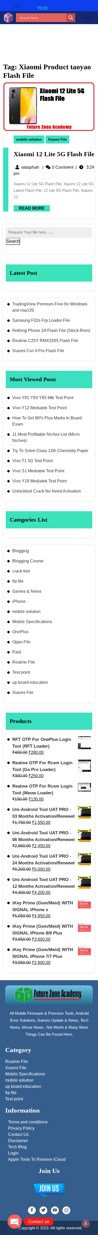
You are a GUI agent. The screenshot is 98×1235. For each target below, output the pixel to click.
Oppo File (21, 642)
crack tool (21, 571)
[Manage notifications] (86, 1223)
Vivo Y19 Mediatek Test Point (39, 481)
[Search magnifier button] (70, 17)
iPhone (19, 601)
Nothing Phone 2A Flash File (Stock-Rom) (51, 330)
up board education (30, 682)
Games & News (26, 591)
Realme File (23, 662)
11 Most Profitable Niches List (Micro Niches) (46, 437)
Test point (21, 672)
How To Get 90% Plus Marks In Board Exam (47, 421)
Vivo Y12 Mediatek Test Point (39, 408)
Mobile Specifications (32, 621)
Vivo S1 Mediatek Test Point (38, 471)
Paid (16, 652)
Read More (29, 207)
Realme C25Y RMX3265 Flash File (45, 340)
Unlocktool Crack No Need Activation (46, 491)
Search (13, 241)
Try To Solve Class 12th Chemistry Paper (50, 450)
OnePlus (20, 632)
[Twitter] (43, 1210)
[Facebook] (32, 1210)
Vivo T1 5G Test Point (32, 461)
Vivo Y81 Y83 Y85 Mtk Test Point (42, 397)
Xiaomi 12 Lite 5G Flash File (54, 154)
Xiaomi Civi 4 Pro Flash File (38, 351)
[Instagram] (66, 1210)
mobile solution (29, 139)
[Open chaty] (15, 1221)
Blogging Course (28, 561)
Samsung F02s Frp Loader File (41, 320)
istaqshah (30, 167)
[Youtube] (55, 1210)
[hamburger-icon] (18, 6)
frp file (18, 581)
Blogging (20, 551)
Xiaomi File (57, 139)
